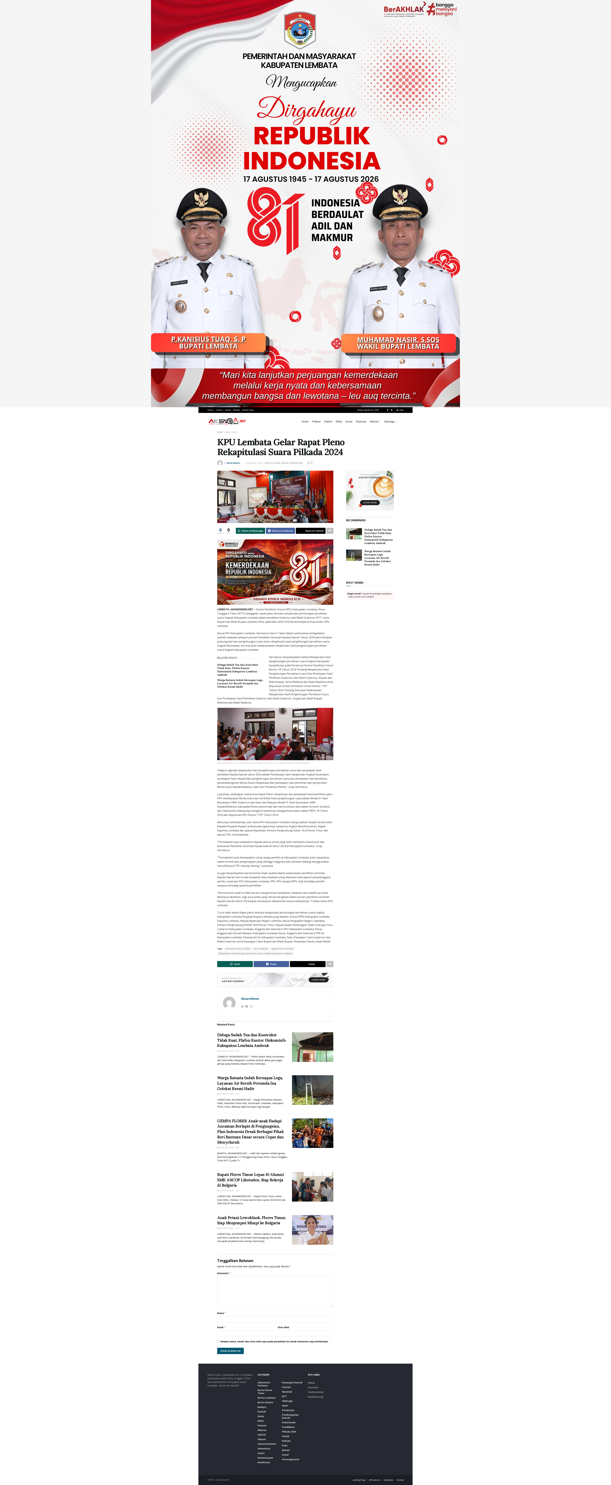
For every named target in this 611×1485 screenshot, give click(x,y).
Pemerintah (288, 1422)
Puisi (284, 1445)
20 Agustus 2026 (226, 1228)
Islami (261, 1453)
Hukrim (328, 421)
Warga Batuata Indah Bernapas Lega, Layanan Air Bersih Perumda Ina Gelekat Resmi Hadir (240, 683)
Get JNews (388, 1479)
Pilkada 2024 (296, 462)
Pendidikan (288, 1427)
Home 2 (219, 410)
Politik (285, 1436)
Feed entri (313, 1387)
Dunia (349, 421)
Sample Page (248, 410)
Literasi (286, 1387)
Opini (285, 1405)
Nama (221, 1313)
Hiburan (374, 421)
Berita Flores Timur (265, 1392)
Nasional (361, 421)
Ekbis (339, 421)
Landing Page (359, 1479)
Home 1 (210, 410)
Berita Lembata (267, 1397)
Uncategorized (290, 1459)
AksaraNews (233, 462)
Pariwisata (288, 1410)
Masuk (311, 1382)
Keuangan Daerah (292, 1382)
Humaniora (264, 1448)
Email (221, 1327)
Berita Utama (231, 432)
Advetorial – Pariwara (264, 1384)
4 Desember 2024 (254, 462)
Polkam (316, 421)
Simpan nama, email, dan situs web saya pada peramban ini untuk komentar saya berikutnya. (274, 1341)
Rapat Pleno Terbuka (282, 948)
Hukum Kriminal (267, 1443)
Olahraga (389, 421)
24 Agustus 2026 (226, 1094)
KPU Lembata (261, 948)
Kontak (228, 410)
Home (305, 421)
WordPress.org (315, 1396)
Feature (262, 1425)
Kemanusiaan (265, 1457)
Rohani (286, 1450)
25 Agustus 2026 (226, 1051)
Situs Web (283, 1327)
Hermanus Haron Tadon (237, 948)
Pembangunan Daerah (290, 1416)
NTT (284, 1396)
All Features (374, 1479)
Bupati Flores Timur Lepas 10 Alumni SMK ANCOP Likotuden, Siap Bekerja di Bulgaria (250, 1180)
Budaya (262, 1406)
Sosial (285, 1454)
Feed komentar (316, 1392)
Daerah (285, 462)
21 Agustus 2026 (226, 1190)
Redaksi (236, 410)
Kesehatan (264, 1462)
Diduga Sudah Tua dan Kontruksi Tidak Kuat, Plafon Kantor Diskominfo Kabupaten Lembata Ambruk (251, 1040)
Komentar (224, 1273)
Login (401, 410)
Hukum (262, 1439)
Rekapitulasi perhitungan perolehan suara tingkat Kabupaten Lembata (255, 953)
